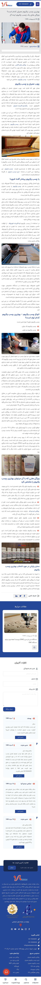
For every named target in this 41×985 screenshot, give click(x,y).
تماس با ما (16, 972)
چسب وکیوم (22, 80)
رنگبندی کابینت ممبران (20, 106)
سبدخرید (5, 983)
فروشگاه (16, 966)
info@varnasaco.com (30, 945)
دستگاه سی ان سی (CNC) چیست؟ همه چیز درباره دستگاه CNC (21, 641)
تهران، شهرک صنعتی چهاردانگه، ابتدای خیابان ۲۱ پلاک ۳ (21, 949)
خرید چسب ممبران (14, 172)
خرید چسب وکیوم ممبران (32, 960)
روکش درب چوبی (14, 957)
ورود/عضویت (15, 983)
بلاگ (17, 969)
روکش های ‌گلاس (20, 65)
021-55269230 (32, 942)
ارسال (11, 867)
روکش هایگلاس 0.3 (33, 972)
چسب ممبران (9, 169)
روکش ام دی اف (34, 511)
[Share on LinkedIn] (16, 596)
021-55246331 (24, 4)
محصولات (35, 983)
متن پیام (32, 689)
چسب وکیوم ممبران (33, 963)
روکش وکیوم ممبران (33, 957)
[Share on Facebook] (24, 596)
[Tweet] (20, 596)
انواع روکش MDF (14, 963)
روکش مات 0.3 (35, 966)
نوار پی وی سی (14, 960)
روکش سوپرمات (34, 969)
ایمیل (33, 679)
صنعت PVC (24, 46)
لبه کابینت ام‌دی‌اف (14, 223)
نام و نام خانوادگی (29, 669)
